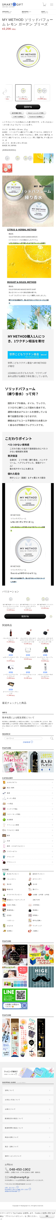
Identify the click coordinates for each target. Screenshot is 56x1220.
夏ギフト (36, 889)
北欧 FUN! (36, 900)
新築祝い (36, 910)
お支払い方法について (12, 1099)
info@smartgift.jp (19, 1177)
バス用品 (10, 803)
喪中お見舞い (37, 920)
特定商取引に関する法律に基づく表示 (16, 1189)
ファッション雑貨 (13, 825)
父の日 (35, 884)
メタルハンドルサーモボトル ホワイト (45, 675)
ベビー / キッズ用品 (13, 814)
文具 (8, 841)
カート (45, 4)
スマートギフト (12, 5)
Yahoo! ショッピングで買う (36, 113)
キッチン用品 (11, 798)
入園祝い (36, 931)
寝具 (8, 835)
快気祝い (36, 915)
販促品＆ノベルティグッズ (16, 900)
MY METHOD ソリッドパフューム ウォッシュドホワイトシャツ (11, 607)
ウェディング (37, 925)
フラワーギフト (12, 851)
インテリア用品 (12, 809)
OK (47, 1216)
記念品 (9, 915)
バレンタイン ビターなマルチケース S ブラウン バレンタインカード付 (28, 641)
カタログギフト (12, 782)
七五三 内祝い (11, 905)
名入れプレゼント (13, 874)
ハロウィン (10, 920)
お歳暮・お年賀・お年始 (41, 894)
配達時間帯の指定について (14, 1128)
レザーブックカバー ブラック (10, 658)
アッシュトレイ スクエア (28, 657)
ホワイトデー (37, 879)
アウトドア (10, 857)
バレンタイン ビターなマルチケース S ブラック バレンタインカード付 (45, 641)
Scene (5, 870)
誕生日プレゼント (39, 874)
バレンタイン (11, 879)
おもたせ (10, 925)
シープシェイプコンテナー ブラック (10, 675)
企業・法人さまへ (10, 1187)
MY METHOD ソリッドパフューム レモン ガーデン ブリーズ (28, 607)
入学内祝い (36, 905)
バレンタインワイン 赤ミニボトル (10, 640)
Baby (44, 12)
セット (41, 98)
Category (7, 778)
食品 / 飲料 (10, 787)
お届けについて (10, 1109)
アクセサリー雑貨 (13, 830)
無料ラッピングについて (13, 1156)
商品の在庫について (11, 1137)
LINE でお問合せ (18, 116)
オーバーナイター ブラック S (10, 692)
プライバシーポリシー (14, 1216)
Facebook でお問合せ (35, 116)
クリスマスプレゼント (14, 894)
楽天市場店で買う (17, 113)
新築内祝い (10, 910)
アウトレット (11, 862)
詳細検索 (26, 742)
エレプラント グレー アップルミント (45, 658)
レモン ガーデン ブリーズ (24, 98)
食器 (8, 793)
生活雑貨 (10, 819)
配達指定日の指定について (14, 1118)
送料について (9, 1090)
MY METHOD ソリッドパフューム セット (45, 606)
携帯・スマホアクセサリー (16, 846)
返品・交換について (11, 1146)
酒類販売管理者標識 (11, 1191)
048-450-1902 (19, 1169)
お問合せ (9, 1165)
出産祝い (10, 931)
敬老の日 (10, 889)
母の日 (9, 884)
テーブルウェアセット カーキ (28, 675)
